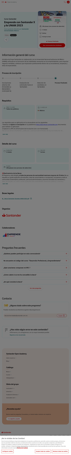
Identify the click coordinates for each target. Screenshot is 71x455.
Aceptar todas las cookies (43, 451)
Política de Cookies (22, 448)
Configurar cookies (7, 451)
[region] (35, 445)
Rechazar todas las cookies (60, 451)
